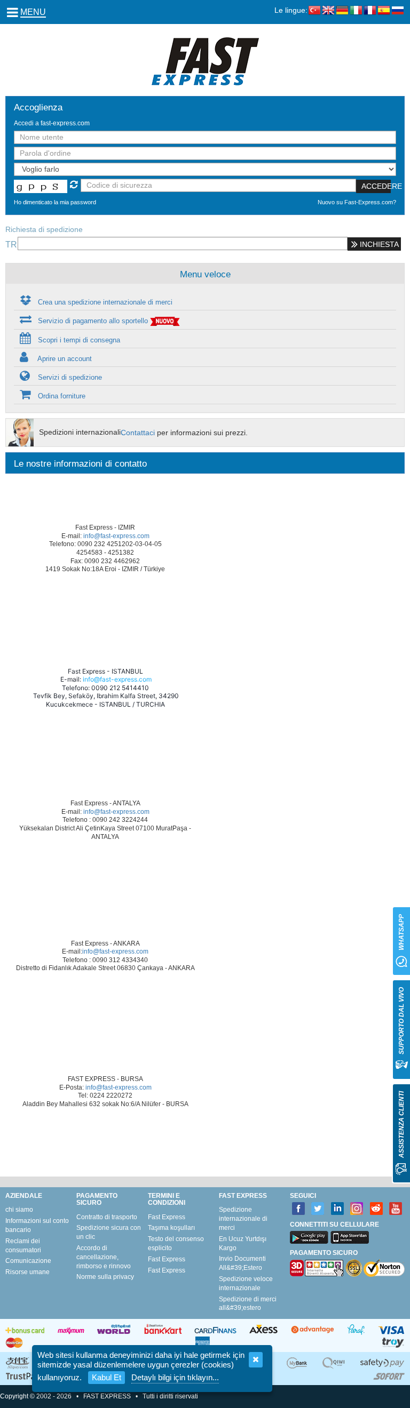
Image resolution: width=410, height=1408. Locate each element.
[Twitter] (318, 1208)
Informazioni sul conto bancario (37, 1225)
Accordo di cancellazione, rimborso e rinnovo (103, 1257)
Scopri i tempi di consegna (78, 340)
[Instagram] (357, 1208)
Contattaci (138, 432)
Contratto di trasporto (106, 1217)
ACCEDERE (376, 186)
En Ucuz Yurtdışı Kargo (242, 1243)
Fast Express (166, 1217)
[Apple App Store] (349, 1237)
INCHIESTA (378, 244)
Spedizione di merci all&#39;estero (248, 1303)
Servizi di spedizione (69, 377)
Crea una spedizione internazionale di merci (104, 302)
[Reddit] (376, 1208)
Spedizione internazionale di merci (243, 1218)
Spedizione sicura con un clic (108, 1232)
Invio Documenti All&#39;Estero (242, 1263)
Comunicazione (28, 1261)
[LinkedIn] (337, 1208)
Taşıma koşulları (171, 1227)
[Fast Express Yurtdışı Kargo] (205, 60)
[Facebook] (298, 1208)
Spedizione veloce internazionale (246, 1283)
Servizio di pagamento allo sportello (93, 321)
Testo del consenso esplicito (176, 1243)
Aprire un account (64, 359)
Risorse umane (27, 1272)
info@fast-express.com (116, 536)
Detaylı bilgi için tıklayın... (175, 1377)
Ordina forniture (60, 396)
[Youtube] (396, 1208)
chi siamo (19, 1209)
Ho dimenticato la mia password (55, 202)
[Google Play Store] (309, 1237)
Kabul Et (106, 1377)
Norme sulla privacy (105, 1277)
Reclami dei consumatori (23, 1245)
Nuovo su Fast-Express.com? (357, 202)
